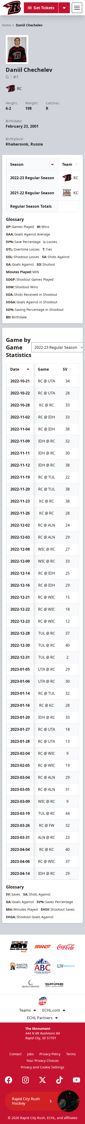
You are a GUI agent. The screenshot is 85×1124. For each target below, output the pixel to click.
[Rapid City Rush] (12, 8)
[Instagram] (25, 1080)
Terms (71, 1054)
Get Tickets (44, 7)
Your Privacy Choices (42, 1060)
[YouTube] (76, 1080)
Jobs (30, 1054)
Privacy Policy (49, 1054)
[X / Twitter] (42, 1080)
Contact (15, 1054)
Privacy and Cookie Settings (42, 1067)
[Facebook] (8, 1080)
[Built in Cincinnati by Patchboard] (42, 1103)
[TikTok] (59, 1080)
